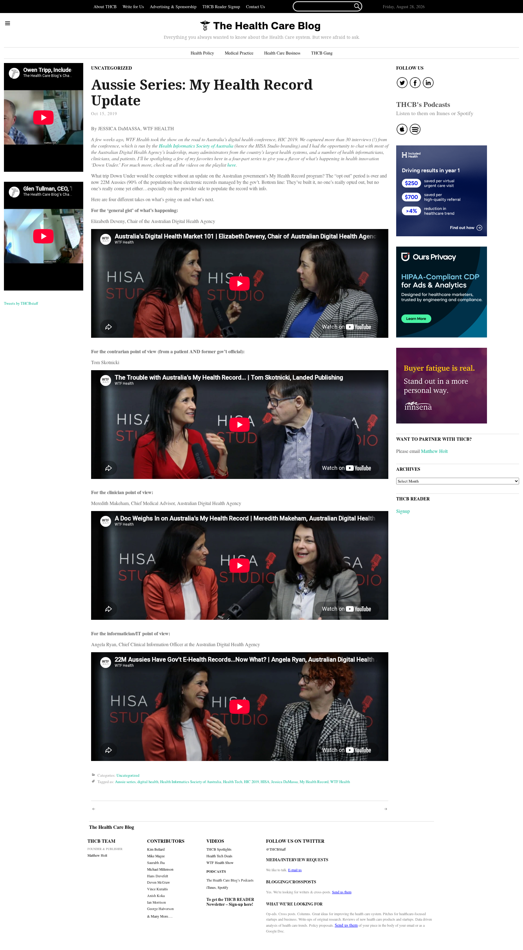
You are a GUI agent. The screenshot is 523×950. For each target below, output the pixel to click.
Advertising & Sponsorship (173, 6)
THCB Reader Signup (221, 6)
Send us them (341, 891)
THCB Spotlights (219, 849)
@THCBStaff (276, 849)
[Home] (260, 26)
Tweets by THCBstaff (21, 303)
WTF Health (340, 781)
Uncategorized (111, 68)
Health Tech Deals (219, 856)
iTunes (211, 887)
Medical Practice (239, 53)
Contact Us (255, 6)
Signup (403, 511)
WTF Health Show (220, 862)
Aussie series (125, 781)
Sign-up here (240, 904)
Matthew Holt (434, 451)
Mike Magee (156, 856)
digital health (147, 781)
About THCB (105, 6)
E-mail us (295, 869)
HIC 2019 (251, 781)
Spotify (223, 887)
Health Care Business (282, 53)
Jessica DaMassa (284, 781)
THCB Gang (322, 53)
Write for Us (133, 6)
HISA (265, 781)
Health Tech (232, 781)
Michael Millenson (160, 869)
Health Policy (202, 53)
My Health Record (314, 781)
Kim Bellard (156, 849)
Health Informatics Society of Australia (190, 781)
